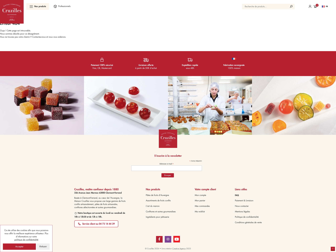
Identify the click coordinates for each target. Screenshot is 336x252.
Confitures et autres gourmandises (161, 211)
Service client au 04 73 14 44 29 (98, 223)
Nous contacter (242, 206)
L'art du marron (152, 206)
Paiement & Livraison (244, 200)
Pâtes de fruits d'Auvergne (157, 195)
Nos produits (40, 6)
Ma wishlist (200, 211)
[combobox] (325, 6)
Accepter (19, 246)
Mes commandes (202, 206)
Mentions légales (242, 211)
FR (327, 6)
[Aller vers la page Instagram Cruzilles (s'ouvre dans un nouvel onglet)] (168, 239)
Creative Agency (179, 248)
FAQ (237, 195)
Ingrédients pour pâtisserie (157, 217)
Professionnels (64, 6)
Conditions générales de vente (248, 222)
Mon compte (200, 195)
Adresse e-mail (166, 164)
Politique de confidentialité (247, 217)
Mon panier (200, 200)
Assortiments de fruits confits (158, 200)
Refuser (43, 246)
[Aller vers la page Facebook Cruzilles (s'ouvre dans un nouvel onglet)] (159, 239)
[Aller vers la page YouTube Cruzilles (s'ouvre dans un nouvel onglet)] (176, 239)
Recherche (291, 6)
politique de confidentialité (26, 239)
